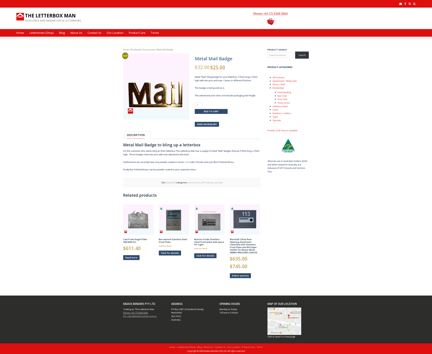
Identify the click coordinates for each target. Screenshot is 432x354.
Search (302, 55)
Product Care (137, 33)
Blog (62, 33)
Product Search (277, 49)
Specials (218, 182)
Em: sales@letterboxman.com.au (140, 316)
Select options (240, 275)
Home (20, 33)
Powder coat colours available (282, 130)
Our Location (115, 33)
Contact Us (94, 33)
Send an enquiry (207, 124)
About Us (76, 33)
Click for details (170, 252)
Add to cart (211, 111)
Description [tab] (136, 135)
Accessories (149, 49)
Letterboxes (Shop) (41, 33)
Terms (155, 33)
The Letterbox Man (50, 15)
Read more (131, 257)
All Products (207, 182)
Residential (136, 49)
